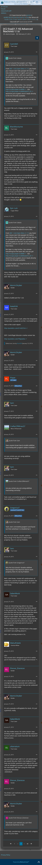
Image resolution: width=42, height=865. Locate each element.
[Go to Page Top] (38, 862)
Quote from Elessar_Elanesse (18, 818)
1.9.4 (23, 19)
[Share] (37, 38)
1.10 (27, 19)
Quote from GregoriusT (16, 563)
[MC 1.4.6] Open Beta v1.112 (19, 69)
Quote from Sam (14, 441)
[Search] (29, 3)
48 (27, 844)
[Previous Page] (11, 844)
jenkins (29, 15)
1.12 (36, 19)
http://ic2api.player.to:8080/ (15, 89)
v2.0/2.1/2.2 (8, 17)
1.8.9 (18, 19)
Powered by (21, 862)
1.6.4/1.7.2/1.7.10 (10, 19)
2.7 (24, 17)
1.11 (31, 19)
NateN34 (19, 343)
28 (21, 844)
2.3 (14, 17)
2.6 (21, 17)
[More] (37, 52)
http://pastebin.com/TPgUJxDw (14, 339)
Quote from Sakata (15, 58)
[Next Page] (31, 844)
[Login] (34, 2)
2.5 (17, 17)
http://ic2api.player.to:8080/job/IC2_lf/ (19, 91)
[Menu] (39, 3)
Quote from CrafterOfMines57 (19, 481)
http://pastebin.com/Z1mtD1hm (15, 328)
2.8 (27, 17)
